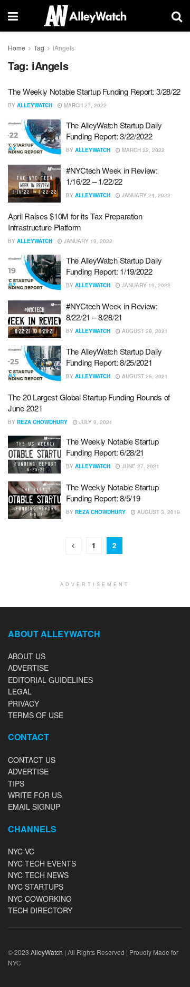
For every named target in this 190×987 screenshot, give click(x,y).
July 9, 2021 (95, 422)
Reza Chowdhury (42, 422)
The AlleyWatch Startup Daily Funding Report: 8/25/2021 (114, 357)
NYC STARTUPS (35, 886)
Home (16, 47)
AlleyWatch (34, 105)
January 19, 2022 (87, 241)
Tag (39, 47)
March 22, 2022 (142, 150)
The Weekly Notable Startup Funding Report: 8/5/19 (112, 492)
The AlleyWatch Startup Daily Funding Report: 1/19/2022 (114, 266)
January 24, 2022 (145, 195)
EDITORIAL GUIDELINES (50, 679)
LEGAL (20, 691)
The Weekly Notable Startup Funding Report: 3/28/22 (94, 91)
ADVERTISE (28, 667)
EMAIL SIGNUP (34, 806)
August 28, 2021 (144, 331)
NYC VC (21, 851)
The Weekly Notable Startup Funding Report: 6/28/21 (112, 447)
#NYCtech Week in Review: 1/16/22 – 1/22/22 (112, 176)
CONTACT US (31, 759)
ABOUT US (26, 656)
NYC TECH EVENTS (42, 863)
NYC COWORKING (40, 898)
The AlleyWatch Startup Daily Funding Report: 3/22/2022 (114, 130)
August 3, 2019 (158, 512)
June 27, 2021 (139, 466)
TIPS (16, 783)
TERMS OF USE (35, 715)
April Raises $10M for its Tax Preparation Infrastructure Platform (75, 221)
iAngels (63, 47)
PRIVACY (23, 703)
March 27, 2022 (84, 105)
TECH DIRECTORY (40, 910)
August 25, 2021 (144, 376)
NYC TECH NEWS (38, 875)
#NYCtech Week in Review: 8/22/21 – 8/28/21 (112, 311)
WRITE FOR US (35, 795)
